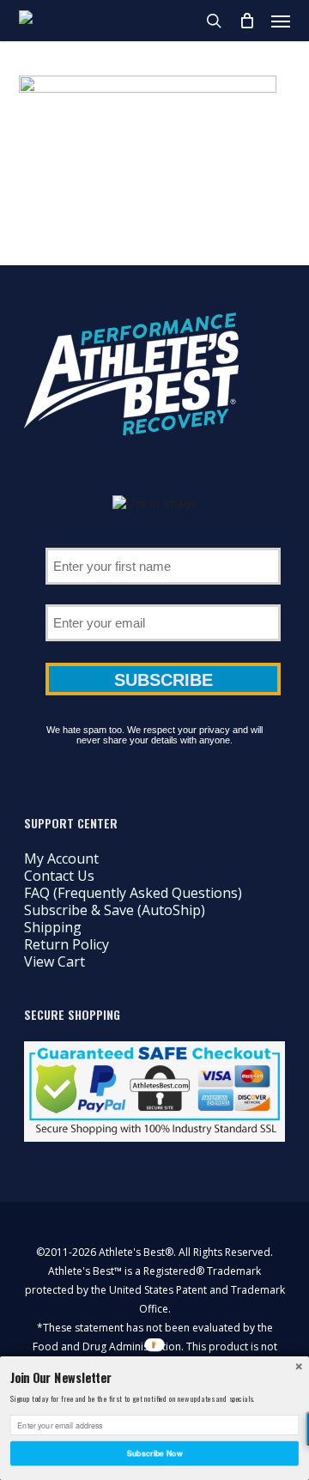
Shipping (53, 927)
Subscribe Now (154, 1453)
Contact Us (59, 875)
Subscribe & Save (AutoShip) (114, 910)
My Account (61, 858)
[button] (280, 20)
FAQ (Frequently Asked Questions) (133, 892)
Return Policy (66, 944)
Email (163, 598)
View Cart (54, 961)
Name (163, 542)
